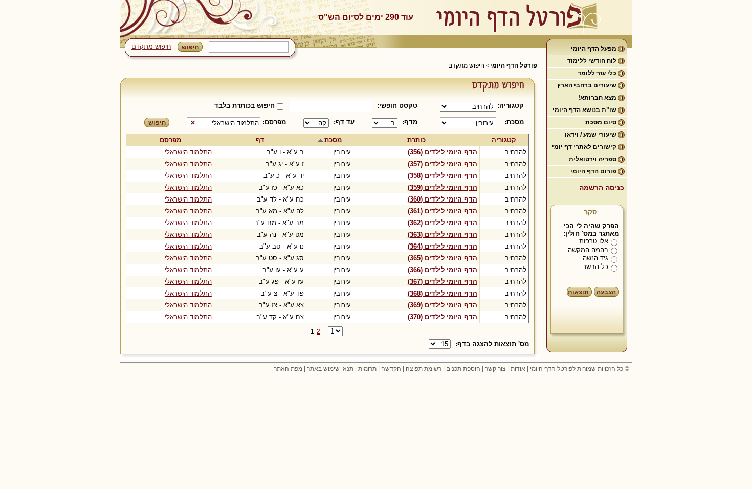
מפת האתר (288, 368)
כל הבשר (595, 267)
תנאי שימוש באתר (330, 368)
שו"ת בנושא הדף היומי (584, 110)
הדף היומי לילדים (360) (442, 199)
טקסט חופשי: (397, 105)
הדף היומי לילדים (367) (442, 281)
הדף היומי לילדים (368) (442, 293)
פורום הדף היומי (593, 171)
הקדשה (391, 368)
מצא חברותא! (597, 97)
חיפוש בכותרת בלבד (244, 105)
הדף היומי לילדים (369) (442, 305)
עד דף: (344, 122)
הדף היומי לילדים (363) (442, 234)
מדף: (409, 122)
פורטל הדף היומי (513, 65)
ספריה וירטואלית (592, 159)
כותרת (416, 140)
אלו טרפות (593, 241)
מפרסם (170, 140)
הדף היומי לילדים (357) (442, 164)
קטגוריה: (512, 105)
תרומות (367, 368)
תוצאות (578, 292)
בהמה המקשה (588, 250)
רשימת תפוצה (423, 368)
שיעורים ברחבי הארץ (586, 85)
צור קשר (495, 368)
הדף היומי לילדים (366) (442, 270)
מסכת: (514, 122)
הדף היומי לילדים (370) (442, 317)
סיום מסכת (600, 122)
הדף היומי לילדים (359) (442, 187)
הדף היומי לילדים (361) (442, 211)
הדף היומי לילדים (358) (442, 176)
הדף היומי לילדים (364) (442, 246)
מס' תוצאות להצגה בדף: (492, 344)
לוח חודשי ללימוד (591, 60)
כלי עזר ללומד (597, 73)
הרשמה (591, 188)
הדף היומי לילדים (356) (442, 152)
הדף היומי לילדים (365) (442, 258)
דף (260, 140)
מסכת (333, 140)
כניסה (614, 188)
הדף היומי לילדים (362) (442, 223)
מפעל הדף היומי (593, 48)
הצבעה (606, 292)
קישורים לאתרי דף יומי (584, 146)
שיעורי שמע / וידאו (590, 134)
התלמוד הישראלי (188, 152)
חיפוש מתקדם (151, 46)
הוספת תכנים (463, 368)
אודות (518, 368)
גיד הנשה (595, 258)
